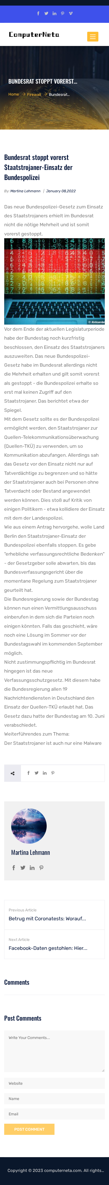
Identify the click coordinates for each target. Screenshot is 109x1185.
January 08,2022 (61, 191)
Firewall (34, 94)
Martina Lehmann (25, 191)
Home (13, 94)
